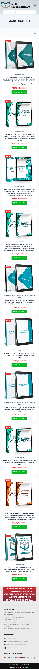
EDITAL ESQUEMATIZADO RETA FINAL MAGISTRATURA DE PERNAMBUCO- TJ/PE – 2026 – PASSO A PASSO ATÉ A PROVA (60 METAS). (19, 569)
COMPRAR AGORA (19, 92)
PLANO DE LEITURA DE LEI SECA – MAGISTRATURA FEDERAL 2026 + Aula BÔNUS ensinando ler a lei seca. (19, 409)
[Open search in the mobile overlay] (19, 12)
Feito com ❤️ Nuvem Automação (19, 667)
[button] (35, 5)
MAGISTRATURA (19, 74)
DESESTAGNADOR (19, 186)
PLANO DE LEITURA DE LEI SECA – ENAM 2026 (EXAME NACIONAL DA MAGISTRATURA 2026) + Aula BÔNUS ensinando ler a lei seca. (19, 302)
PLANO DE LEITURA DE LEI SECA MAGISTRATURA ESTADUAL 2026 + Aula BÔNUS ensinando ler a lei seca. (19, 355)
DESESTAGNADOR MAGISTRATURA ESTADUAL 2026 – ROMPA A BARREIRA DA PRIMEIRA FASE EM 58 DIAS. (19, 462)
